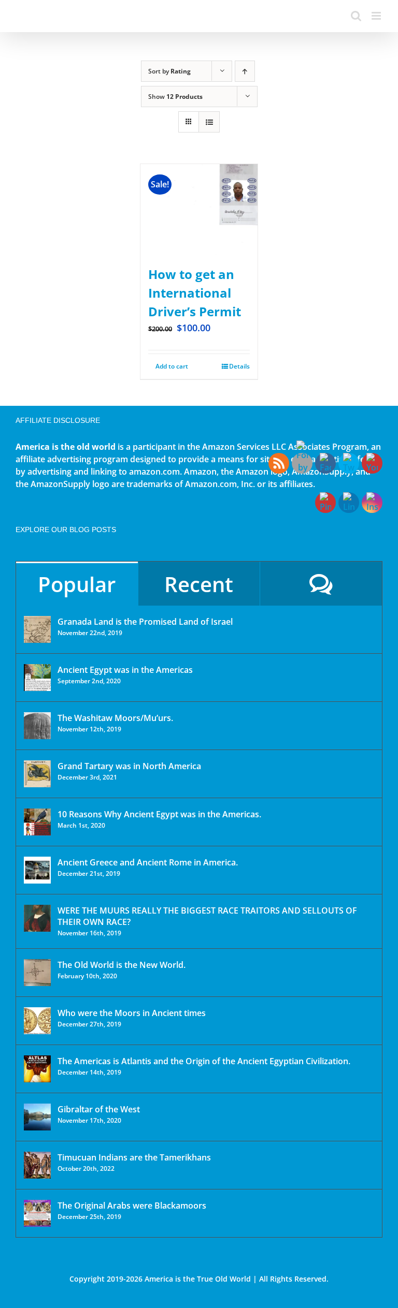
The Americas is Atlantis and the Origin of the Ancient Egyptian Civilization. (204, 1061)
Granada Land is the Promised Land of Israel (145, 621)
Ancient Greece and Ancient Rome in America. (148, 862)
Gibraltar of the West (99, 1109)
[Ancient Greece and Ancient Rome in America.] (37, 870)
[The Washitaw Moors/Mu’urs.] (37, 725)
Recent (198, 584)
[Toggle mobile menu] (377, 15)
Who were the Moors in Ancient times (132, 1013)
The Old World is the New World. (122, 965)
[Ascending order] (245, 71)
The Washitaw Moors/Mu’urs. (115, 718)
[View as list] (209, 122)
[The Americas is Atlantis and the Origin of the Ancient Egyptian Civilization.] (37, 1068)
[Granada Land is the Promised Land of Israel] (37, 629)
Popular (77, 584)
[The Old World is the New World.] (37, 972)
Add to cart (171, 366)
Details (239, 366)
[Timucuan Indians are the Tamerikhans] (37, 1165)
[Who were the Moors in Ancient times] (37, 1020)
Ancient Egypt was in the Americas (125, 669)
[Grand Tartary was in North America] (37, 773)
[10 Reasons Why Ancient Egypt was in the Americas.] (37, 822)
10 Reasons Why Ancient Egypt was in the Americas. (159, 814)
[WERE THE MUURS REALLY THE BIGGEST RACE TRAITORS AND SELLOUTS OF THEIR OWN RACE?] (37, 918)
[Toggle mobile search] (356, 15)
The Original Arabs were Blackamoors (132, 1205)
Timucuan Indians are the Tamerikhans (134, 1157)
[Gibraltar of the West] (37, 1117)
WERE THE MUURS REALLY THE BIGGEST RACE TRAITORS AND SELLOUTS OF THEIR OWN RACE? (207, 916)
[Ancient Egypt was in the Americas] (37, 677)
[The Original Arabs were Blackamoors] (37, 1213)
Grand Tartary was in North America (129, 766)
